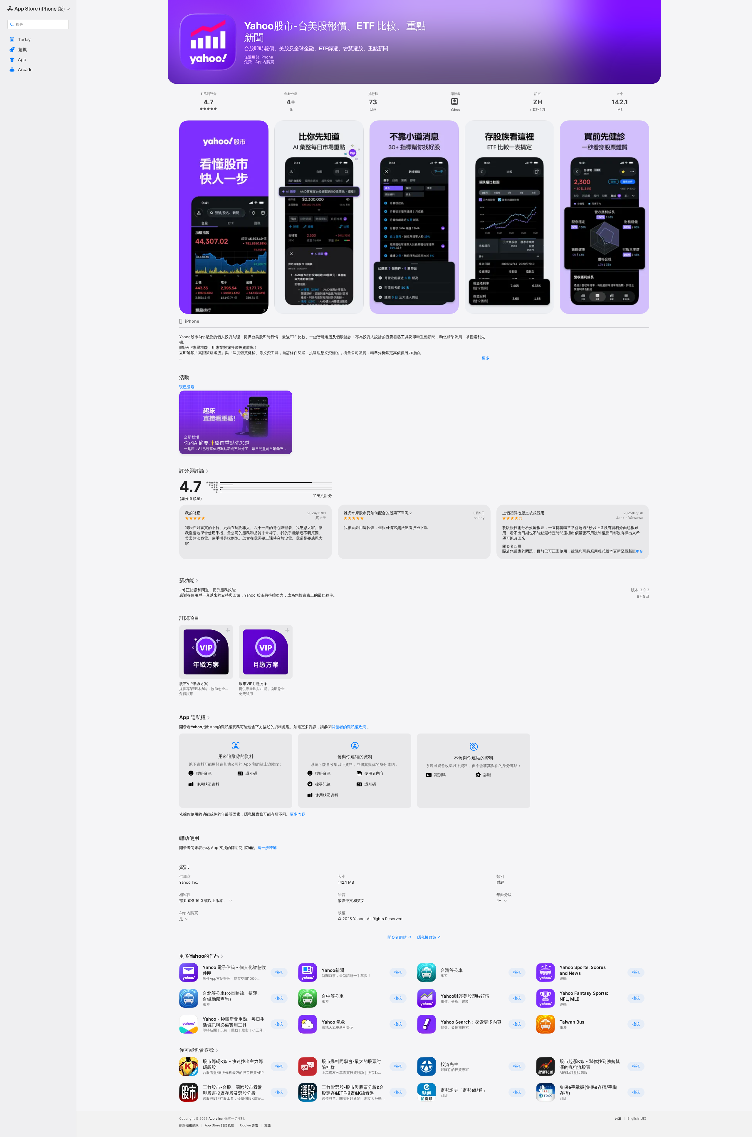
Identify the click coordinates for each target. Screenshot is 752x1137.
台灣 (618, 1118)
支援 (267, 1125)
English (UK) (636, 1118)
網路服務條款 (189, 1125)
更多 (485, 358)
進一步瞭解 (267, 847)
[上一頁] (173, 217)
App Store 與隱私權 (219, 1125)
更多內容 (297, 814)
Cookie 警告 (249, 1125)
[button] (38, 39)
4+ (498, 900)
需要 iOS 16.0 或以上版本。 (203, 900)
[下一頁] (655, 217)
